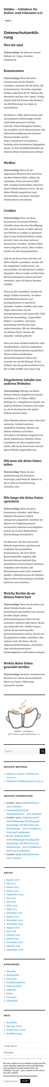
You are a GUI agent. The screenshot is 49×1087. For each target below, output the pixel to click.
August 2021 (12, 916)
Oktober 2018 (13, 946)
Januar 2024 (12, 890)
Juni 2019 (11, 931)
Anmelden (11, 1022)
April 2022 (11, 909)
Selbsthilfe (12, 1000)
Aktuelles (11, 971)
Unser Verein (10, 1046)
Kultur (9, 993)
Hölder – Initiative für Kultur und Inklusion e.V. (23, 11)
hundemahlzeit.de (15, 810)
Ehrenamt (11, 978)
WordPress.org (14, 1033)
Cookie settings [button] (11, 1081)
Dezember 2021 (14, 913)
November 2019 (14, 924)
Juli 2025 (11, 883)
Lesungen (11, 997)
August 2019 (12, 927)
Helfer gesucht (14, 986)
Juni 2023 (11, 898)
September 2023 (14, 894)
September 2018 (14, 949)
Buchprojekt (12, 975)
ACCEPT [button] (25, 1081)
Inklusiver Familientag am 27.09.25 (24, 781)
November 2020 (14, 920)
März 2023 (11, 905)
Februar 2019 (13, 935)
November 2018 (14, 942)
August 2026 (13, 879)
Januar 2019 (12, 938)
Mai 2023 (11, 902)
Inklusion (11, 989)
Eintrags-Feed (13, 1026)
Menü (8, 21)
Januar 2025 (12, 887)
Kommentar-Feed (15, 1030)
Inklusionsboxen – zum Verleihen (24, 814)
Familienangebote (15, 982)
